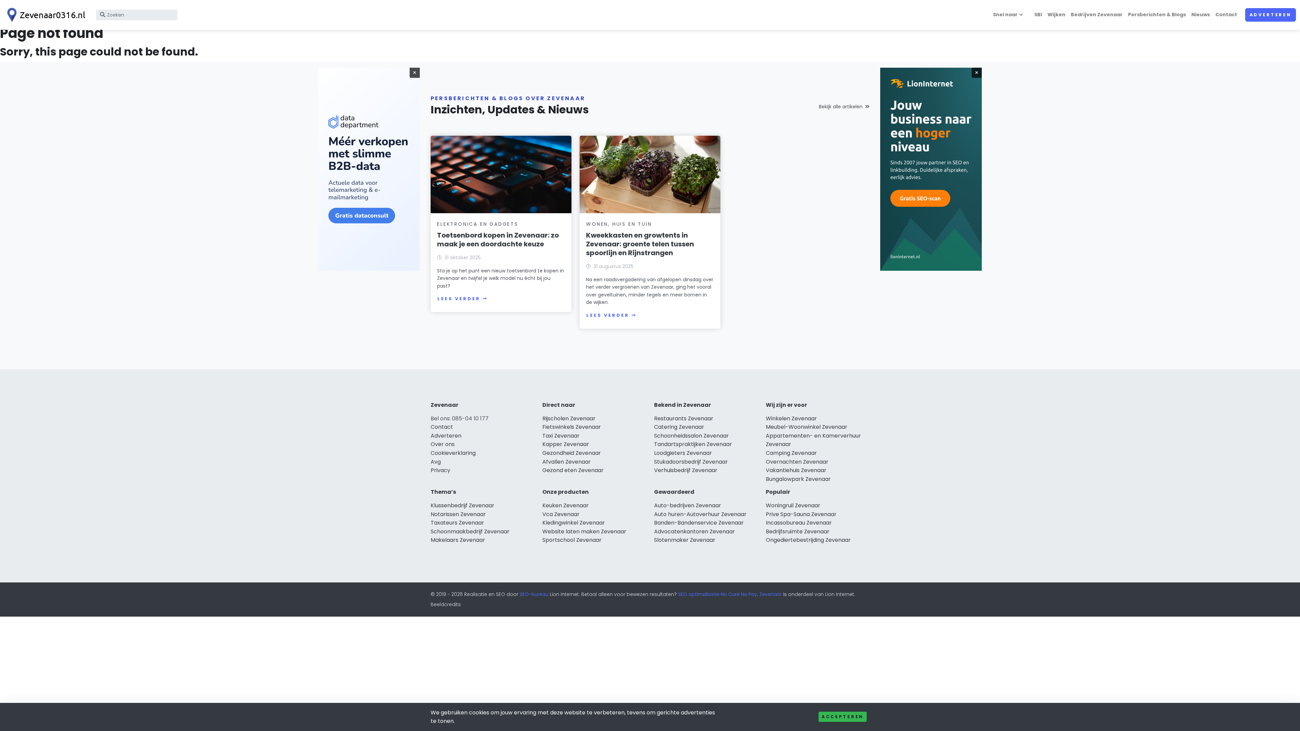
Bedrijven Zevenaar (1097, 14)
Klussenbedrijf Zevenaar (462, 505)
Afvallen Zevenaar (566, 462)
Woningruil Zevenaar (793, 505)
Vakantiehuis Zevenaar (796, 470)
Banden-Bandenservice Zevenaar (699, 523)
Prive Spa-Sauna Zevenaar (801, 514)
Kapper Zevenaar (565, 444)
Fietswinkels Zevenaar (571, 427)
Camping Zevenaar (791, 453)
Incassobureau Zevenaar (799, 523)
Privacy (440, 470)
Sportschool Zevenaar (572, 540)
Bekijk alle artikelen (841, 106)
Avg (436, 462)
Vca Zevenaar (561, 514)
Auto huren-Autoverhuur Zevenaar (700, 514)
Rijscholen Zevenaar (568, 418)
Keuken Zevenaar (565, 505)
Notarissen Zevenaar (458, 514)
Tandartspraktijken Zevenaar (693, 444)
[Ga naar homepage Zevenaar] (44, 14)
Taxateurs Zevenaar (457, 523)
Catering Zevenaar (679, 427)
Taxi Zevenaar (561, 436)
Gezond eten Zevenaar (573, 470)
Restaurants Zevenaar (683, 418)
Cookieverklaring (453, 453)
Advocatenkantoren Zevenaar (694, 531)
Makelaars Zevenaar (458, 540)
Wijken (1056, 14)
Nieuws (1200, 14)
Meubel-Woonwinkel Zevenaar (806, 427)
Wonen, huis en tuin (619, 224)
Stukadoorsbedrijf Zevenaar (691, 462)
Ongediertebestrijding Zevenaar (808, 540)
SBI (1038, 14)
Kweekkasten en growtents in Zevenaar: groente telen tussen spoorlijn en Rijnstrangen (640, 244)
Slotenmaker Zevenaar (684, 540)
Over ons (443, 444)
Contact (1226, 14)
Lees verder (458, 299)
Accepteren (843, 716)
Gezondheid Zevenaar (571, 453)
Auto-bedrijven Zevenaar (687, 505)
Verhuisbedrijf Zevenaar (685, 470)
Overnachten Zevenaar (797, 462)
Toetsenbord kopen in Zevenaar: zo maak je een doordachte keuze (498, 239)
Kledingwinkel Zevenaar (573, 523)
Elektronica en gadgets (477, 224)
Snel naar (1005, 14)
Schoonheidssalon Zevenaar (691, 436)
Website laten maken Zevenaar (584, 531)
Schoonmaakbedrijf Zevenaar (470, 531)
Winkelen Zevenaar (791, 418)
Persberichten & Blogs (1157, 14)
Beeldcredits (446, 604)
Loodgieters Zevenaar (683, 453)
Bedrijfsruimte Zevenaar (797, 531)
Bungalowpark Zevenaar (798, 479)
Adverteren (1271, 15)
